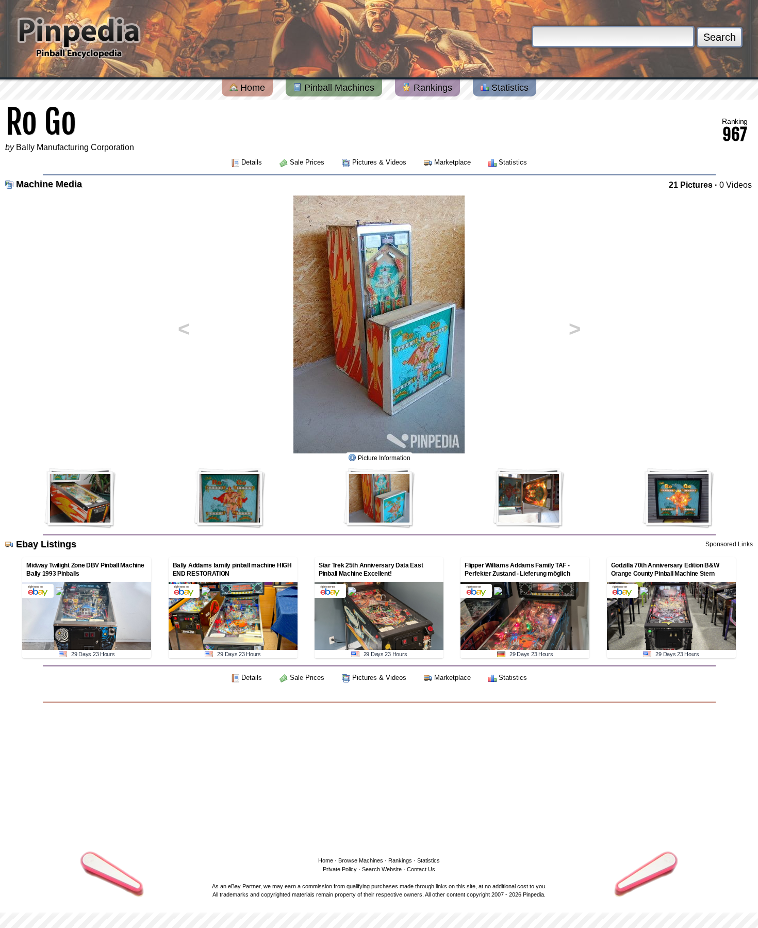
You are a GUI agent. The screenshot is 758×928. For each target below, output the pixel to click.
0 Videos (735, 185)
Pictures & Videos (379, 162)
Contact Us (421, 869)
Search (719, 37)
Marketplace (452, 162)
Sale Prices (307, 162)
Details (251, 162)
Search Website (382, 869)
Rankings (431, 88)
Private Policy (340, 869)
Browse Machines (360, 860)
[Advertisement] (379, 778)
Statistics (509, 88)
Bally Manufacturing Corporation (75, 147)
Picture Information (384, 458)
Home (251, 88)
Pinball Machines (338, 88)
